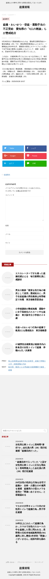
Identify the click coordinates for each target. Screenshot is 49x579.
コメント (9, 195)
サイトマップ (39, 562)
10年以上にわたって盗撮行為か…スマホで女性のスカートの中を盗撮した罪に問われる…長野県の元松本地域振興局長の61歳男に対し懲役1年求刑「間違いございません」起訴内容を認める (31, 532)
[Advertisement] (24, 117)
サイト (7, 243)
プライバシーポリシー (24, 562)
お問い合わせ (10, 562)
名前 (7, 225)
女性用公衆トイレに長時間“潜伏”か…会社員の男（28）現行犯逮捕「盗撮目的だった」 (31, 447)
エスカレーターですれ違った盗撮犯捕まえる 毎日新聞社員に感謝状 (30, 276)
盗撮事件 (7, 175)
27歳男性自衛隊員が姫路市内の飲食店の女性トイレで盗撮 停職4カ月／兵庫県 (30, 347)
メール (7, 234)
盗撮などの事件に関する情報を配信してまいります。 (24, 572)
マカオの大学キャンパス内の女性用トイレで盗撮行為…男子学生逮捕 (30, 509)
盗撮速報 (24, 7)
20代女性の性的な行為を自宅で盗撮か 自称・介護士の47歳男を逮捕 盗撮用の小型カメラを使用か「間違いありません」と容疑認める (30, 488)
